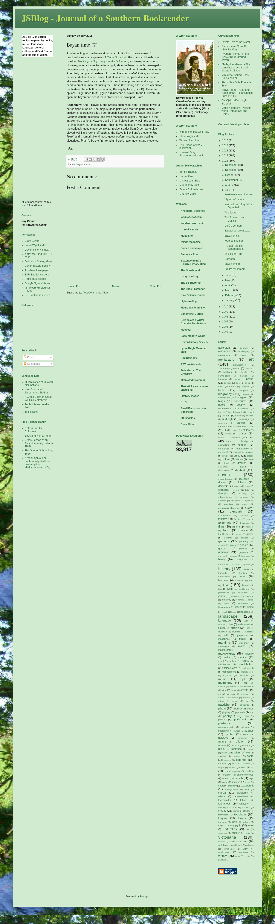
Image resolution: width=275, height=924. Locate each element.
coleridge (243, 441)
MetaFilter (187, 235)
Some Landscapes (192, 248)
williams (250, 845)
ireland (245, 585)
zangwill (222, 860)
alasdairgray (243, 351)
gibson (221, 545)
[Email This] (86, 159)
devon (224, 474)
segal (221, 767)
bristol (251, 412)
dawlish (241, 462)
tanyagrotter (224, 800)
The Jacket (231, 212)
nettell (233, 686)
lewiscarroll (243, 624)
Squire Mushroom (235, 269)
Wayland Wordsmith (193, 223)
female (226, 522)
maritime (224, 642)
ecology (243, 493)
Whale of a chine (189, 140)
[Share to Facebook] (98, 159)
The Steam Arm (233, 253)
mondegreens (229, 671)
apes (243, 355)
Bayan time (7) (233, 235)
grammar (223, 552)
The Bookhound (190, 270)
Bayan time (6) (233, 263)
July (228, 190)
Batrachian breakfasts (237, 230)
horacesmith (224, 576)
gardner (228, 538)
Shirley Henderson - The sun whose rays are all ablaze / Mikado (236, 67)
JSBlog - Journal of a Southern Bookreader (105, 17)
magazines (224, 639)
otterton (246, 697)
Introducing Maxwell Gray (194, 131)
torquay (222, 818)
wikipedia (237, 845)
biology (245, 394)
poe (252, 712)
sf (252, 767)
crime (237, 455)
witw (245, 848)
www (237, 856)
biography (225, 394)
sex (243, 767)
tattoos (243, 800)
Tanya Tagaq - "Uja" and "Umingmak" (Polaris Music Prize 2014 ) (237, 93)
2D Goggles (188, 418)
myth (243, 679)
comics (242, 444)
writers (222, 855)
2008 (225, 316)
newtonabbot (247, 686)
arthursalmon (239, 365)
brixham (226, 415)
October (230, 175)
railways (223, 737)
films (221, 526)
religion (239, 741)
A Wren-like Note (191, 364)
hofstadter (223, 573)
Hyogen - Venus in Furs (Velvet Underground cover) (235, 57)
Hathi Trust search (35, 278)
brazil (220, 412)
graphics (243, 552)
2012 (225, 155)
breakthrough (235, 412)
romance (236, 748)
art (251, 359)
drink (247, 486)
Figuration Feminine (193, 307)
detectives (223, 470)
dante (251, 459)
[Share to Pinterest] (102, 159)
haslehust (223, 564)
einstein (222, 500)
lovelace (236, 632)
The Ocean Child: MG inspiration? (192, 147)
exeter (249, 508)
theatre (222, 810)
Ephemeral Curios (192, 313)
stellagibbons (231, 789)
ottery (221, 701)
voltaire (221, 841)
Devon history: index (37, 249)
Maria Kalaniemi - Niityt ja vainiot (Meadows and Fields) (236, 111)
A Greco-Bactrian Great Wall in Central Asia (38, 398)
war (245, 841)
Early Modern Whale (193, 335)
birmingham (224, 397)
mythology (225, 682)
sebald (246, 763)
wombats (243, 852)
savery (227, 760)
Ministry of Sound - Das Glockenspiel (235, 77)
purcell (237, 731)
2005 (225, 331)
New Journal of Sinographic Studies (36, 391)
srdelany (232, 786)
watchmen (223, 845)
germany (243, 541)
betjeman (245, 386)
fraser (238, 534)
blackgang (241, 397)
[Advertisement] (38, 128)
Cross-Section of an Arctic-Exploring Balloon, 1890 (39, 443)
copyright (223, 452)
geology (223, 541)
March (229, 290)
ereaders (228, 504)
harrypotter (242, 559)
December (231, 164)
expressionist (224, 515)
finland (236, 526)
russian (235, 752)
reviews (222, 745)
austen (236, 368)
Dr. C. (184, 402)
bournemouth (225, 408)
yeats (247, 856)
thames (246, 807)
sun (247, 789)
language (224, 620)
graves (221, 556)
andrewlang (224, 355)
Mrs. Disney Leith (189, 184)
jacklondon (244, 589)
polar (246, 716)
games (250, 534)
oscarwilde (233, 697)
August (229, 185)
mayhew (249, 653)
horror (242, 576)
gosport (222, 548)
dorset (222, 486)
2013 (225, 150)
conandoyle (243, 448)
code (228, 441)
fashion (237, 519)
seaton (235, 763)
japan (221, 596)
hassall (235, 564)
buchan (250, 415)
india (251, 580)
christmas (235, 437)
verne (247, 833)
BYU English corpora (37, 274)
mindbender (224, 664)
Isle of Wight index (190, 136)
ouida (235, 701)
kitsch (225, 612)
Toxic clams (31, 411)
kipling (250, 607)
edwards (244, 497)
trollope (246, 822)
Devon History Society (37, 265)
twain (251, 825)
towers (242, 818)
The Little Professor (193, 288)
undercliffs (230, 829)
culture (226, 459)
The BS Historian (191, 282)
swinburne (242, 792)
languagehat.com (191, 217)
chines (242, 433)
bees (247, 383)
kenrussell (243, 603)
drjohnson (223, 489)
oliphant (245, 694)
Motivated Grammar (193, 380)
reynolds (235, 745)
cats (251, 426)
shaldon (249, 771)
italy (220, 589)
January (230, 300)
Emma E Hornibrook (191, 189)
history (224, 569)
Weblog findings (234, 240)
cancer (241, 422)
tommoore (223, 815)
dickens (241, 482)
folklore (250, 527)
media (226, 657)
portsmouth (240, 719)
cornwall (237, 452)
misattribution (246, 664)
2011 (225, 160)
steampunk (247, 785)
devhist (240, 470)
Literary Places (190, 396)
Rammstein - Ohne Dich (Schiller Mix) (235, 48)
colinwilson (223, 445)
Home (115, 286)
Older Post (156, 286)
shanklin (227, 774)
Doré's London (233, 225)
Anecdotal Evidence (193, 210)
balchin (244, 372)
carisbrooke (224, 426)
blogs (221, 401)
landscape (228, 616)
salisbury (223, 756)
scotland (222, 763)
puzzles (249, 730)
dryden (236, 490)
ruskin (224, 753)
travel (234, 822)
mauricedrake (225, 650)
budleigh (227, 419)
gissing (232, 545)
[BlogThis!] (90, 159)
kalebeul (186, 329)
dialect (222, 482)
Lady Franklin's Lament (113, 61)
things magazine (191, 241)
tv (240, 825)
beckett (227, 383)
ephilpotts (235, 500)
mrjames (227, 675)
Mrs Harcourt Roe (189, 180)
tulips (220, 825)
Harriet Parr (186, 176)
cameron (222, 423)
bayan (79, 164)
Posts (30, 357)
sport (221, 785)
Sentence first (189, 254)
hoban (246, 569)
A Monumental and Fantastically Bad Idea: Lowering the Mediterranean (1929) (38, 463)
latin (246, 620)
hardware (245, 556)
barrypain (223, 379)
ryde (248, 753)
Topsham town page (36, 270)
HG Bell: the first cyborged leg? (234, 247)
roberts (246, 745)
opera (221, 697)
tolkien (246, 810)
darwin (227, 463)
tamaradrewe (241, 796)
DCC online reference (37, 295)
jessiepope (248, 596)
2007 (225, 321)
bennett (232, 386)
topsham (240, 814)
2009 (225, 311)
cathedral (240, 426)
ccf (224, 430)
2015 (225, 140)
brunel (238, 415)
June (228, 275)
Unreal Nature (189, 229)
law (231, 624)
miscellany (230, 668)
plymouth (240, 712)
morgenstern (247, 672)
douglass (236, 486)
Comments (33, 363)
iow (225, 584)
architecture (226, 359)
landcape (245, 612)
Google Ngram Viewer (38, 283)
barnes (243, 376)
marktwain (244, 643)
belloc (221, 386)
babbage (227, 372)
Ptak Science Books (193, 295)
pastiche (224, 704)
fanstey (244, 515)
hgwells (246, 564)
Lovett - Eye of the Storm (236, 42)
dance (239, 459)
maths (241, 646)
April (228, 285)
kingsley (238, 607)
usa (247, 829)
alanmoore (224, 351)
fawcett (250, 519)
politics (221, 719)
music (87, 164)
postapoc (224, 723)
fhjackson (245, 523)
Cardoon (230, 258)
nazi (246, 683)
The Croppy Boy (88, 61)
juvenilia (240, 600)
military (245, 661)
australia (249, 368)
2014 (225, 145)
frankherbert (224, 534)
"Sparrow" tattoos (234, 199)
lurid (226, 635)
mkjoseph (248, 668)
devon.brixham (225, 479)
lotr (248, 628)
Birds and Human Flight (38, 435)
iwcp (230, 588)
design (243, 466)
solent (225, 782)
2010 (225, 306)
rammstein (243, 738)
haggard (233, 556)
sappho (237, 756)
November (231, 169)
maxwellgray (226, 653)
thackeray (232, 807)
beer (238, 383)
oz (247, 701)
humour (223, 580)
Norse (234, 690)
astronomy (223, 368)
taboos (221, 796)
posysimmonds (226, 727)
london (234, 627)
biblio (221, 390)
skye (251, 778)
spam (247, 782)
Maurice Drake (188, 193)
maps (242, 638)
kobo (233, 612)
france (244, 530)
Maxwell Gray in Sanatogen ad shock (191, 154)
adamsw (244, 348)
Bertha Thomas (188, 171)
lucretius (249, 632)
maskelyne (223, 646)
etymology (223, 508)
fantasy (222, 518)
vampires (222, 833)
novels (244, 690)
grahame (243, 548)
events (236, 508)
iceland (240, 580)
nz (219, 694)
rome (251, 749)
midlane (233, 661)
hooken (243, 573)
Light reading (189, 301)
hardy (221, 559)
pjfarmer (238, 708)
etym (244, 504)
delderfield (223, 467)
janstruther (243, 592)
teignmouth (224, 803)
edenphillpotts (225, 497)
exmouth (236, 511)
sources (236, 782)
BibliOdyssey (189, 358)
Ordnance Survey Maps (38, 261)
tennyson (244, 803)
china (228, 433)
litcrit (221, 627)
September (232, 179)
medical (242, 657)
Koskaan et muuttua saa (239, 194)
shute (225, 778)
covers (250, 452)
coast (250, 437)
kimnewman (224, 607)
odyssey (231, 694)
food (226, 530)
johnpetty (226, 599)
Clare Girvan (32, 240)
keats (226, 603)
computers (223, 448)
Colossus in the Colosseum (34, 430)
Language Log (189, 276)
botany (241, 404)
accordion (224, 347)
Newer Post (74, 286)
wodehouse (224, 852)
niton (224, 690)
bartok (237, 379)
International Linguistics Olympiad (238, 206)
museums (243, 675)
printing (245, 727)
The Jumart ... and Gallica (235, 219)
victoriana (227, 837)
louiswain (222, 632)
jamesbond (223, 592)
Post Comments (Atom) (95, 292)
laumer (221, 624)
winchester (229, 849)
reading (222, 742)
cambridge (244, 419)
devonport (243, 479)
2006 (225, 326)
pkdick (250, 708)
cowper (225, 456)
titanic (236, 811)
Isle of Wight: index (36, 245)
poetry (227, 716)
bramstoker (243, 408)
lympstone (242, 635)
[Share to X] (94, 159)
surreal (222, 792)
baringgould (224, 376)
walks (234, 841)
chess (234, 430)
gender (244, 538)
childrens (248, 430)
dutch (247, 490)
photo (222, 708)
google (244, 545)
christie (221, 437)
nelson (221, 686)
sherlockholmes (245, 774)
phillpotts (244, 705)
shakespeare (233, 771)
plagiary (226, 712)
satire (250, 756)
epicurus (249, 500)
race (245, 734)
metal (221, 661)
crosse (250, 456)
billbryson (243, 390)
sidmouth (237, 778)
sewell (232, 767)
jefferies (235, 596)
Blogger (144, 896)
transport (222, 822)
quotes (230, 734)
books (221, 404)
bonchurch (240, 401)
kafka (251, 600)
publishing (223, 730)
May (228, 280)
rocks (221, 748)
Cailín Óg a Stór (117, 57)
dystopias (223, 493)
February (230, 295)
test (220, 807)
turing (231, 825)
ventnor (236, 833)
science (241, 759)
